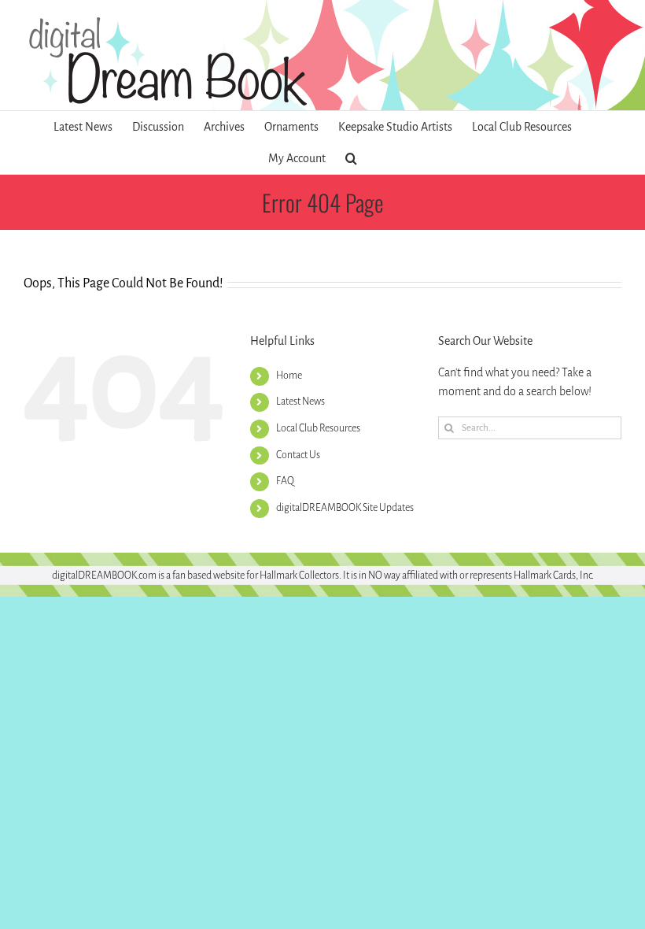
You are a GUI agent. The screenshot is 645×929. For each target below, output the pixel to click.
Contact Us (298, 455)
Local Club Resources (318, 428)
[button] (351, 158)
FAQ (285, 481)
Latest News (300, 401)
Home (289, 375)
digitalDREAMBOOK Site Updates (345, 507)
